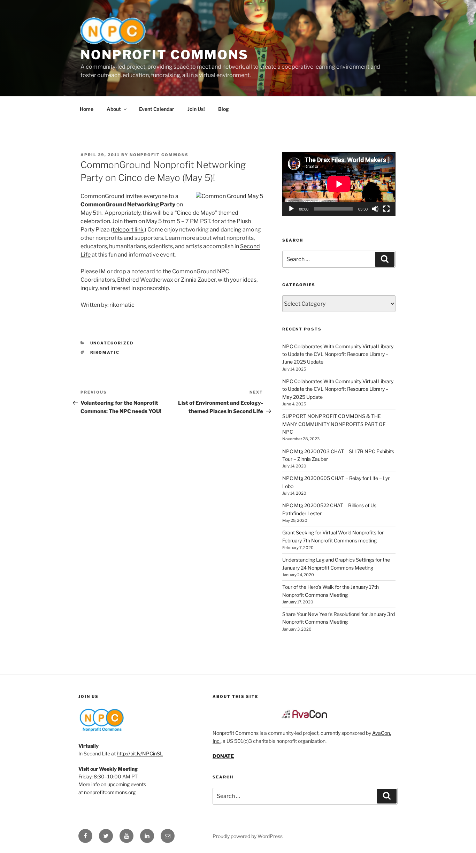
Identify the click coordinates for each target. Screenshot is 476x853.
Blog (223, 109)
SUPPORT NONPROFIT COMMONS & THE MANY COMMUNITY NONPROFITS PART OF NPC (333, 424)
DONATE (223, 756)
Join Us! (196, 109)
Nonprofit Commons (164, 54)
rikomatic (122, 305)
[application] (339, 184)
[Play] (291, 208)
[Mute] (375, 208)
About (114, 109)
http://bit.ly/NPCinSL (140, 753)
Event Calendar (156, 109)
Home (86, 109)
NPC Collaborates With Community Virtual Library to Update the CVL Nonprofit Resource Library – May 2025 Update (337, 389)
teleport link (128, 229)
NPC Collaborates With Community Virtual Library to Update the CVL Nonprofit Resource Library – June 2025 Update (337, 354)
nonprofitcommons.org (110, 792)
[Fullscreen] (386, 208)
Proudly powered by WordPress (248, 836)
